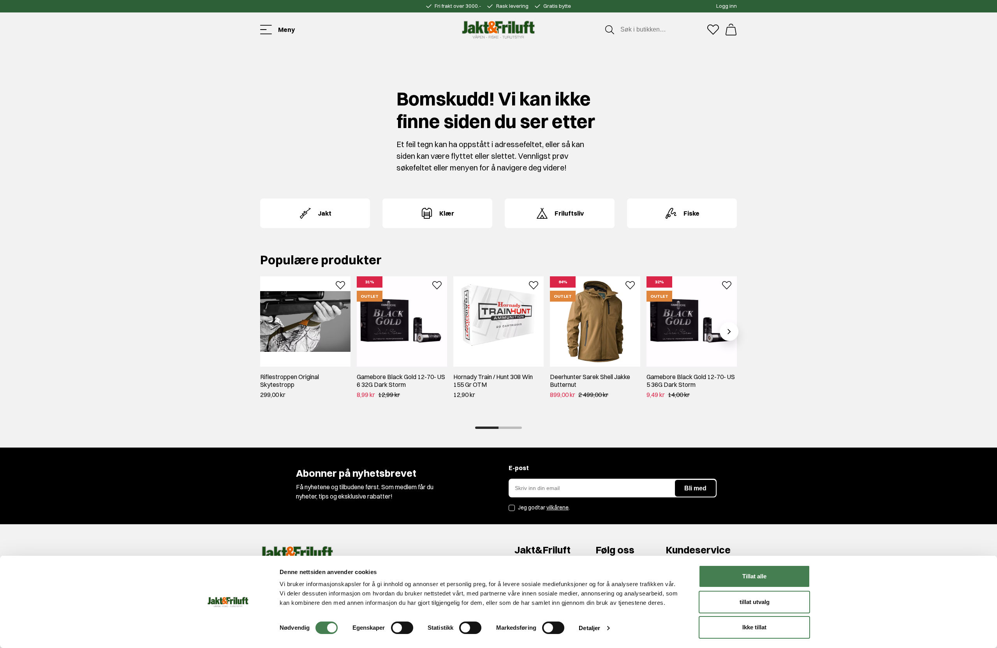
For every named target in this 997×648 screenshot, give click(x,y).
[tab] (486, 428)
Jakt (324, 213)
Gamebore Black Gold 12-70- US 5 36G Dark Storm (690, 380)
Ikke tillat (754, 627)
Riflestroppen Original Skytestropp (289, 380)
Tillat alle (754, 576)
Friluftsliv (569, 213)
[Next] (729, 331)
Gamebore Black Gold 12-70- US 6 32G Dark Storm (401, 380)
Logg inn (726, 6)
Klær (446, 213)
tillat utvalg (755, 602)
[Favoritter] (713, 29)
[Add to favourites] (340, 284)
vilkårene (557, 507)
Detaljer (589, 628)
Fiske (691, 213)
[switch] (402, 628)
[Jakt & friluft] (498, 30)
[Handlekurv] (731, 29)
